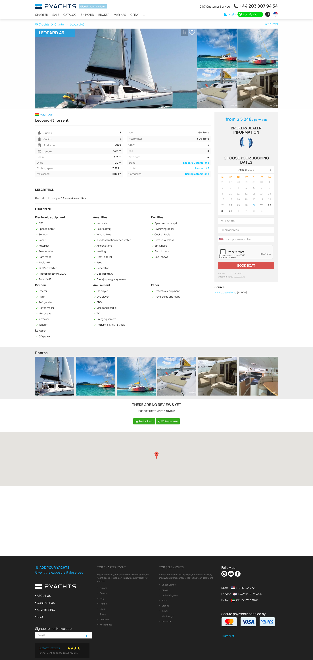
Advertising (46, 610)
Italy (101, 598)
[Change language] (274, 14)
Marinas (120, 15)
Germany (104, 619)
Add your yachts (54, 567)
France (103, 603)
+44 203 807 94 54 (259, 6)
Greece (103, 593)
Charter (41, 15)
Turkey (102, 614)
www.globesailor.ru (225, 292)
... (144, 15)
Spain (102, 608)
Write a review (169, 421)
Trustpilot (227, 636)
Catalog (69, 15)
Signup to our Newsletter (54, 628)
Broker (103, 15)
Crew (134, 15)
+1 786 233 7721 (246, 588)
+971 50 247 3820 (247, 600)
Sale (55, 15)
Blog (40, 617)
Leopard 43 (202, 168)
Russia (164, 589)
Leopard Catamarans (196, 162)
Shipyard (87, 15)
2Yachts (44, 24)
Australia (166, 621)
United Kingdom (169, 595)
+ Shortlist (192, 32)
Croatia (103, 587)
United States (168, 584)
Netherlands (105, 624)
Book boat (246, 265)
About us (44, 596)
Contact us (46, 603)
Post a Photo (145, 421)
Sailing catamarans (197, 174)
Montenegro (167, 616)
